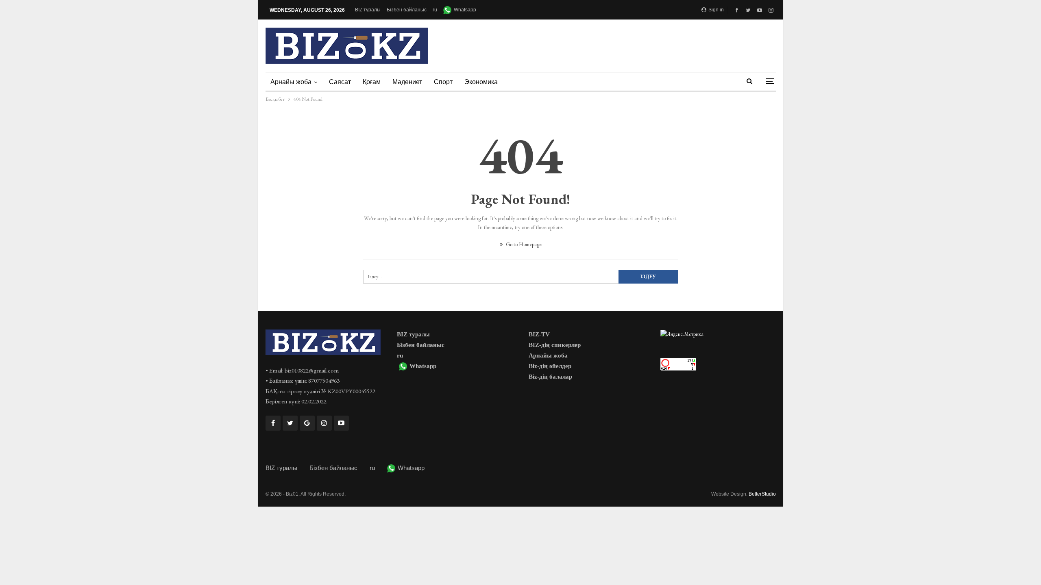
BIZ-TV (539, 334)
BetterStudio (762, 494)
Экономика (481, 81)
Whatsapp (465, 10)
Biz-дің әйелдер (550, 366)
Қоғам (372, 81)
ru (435, 10)
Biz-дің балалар (550, 376)
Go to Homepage (523, 244)
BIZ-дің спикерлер (555, 345)
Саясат (340, 81)
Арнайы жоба (290, 81)
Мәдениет (407, 81)
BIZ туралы (368, 10)
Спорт (443, 81)
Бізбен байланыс (407, 10)
